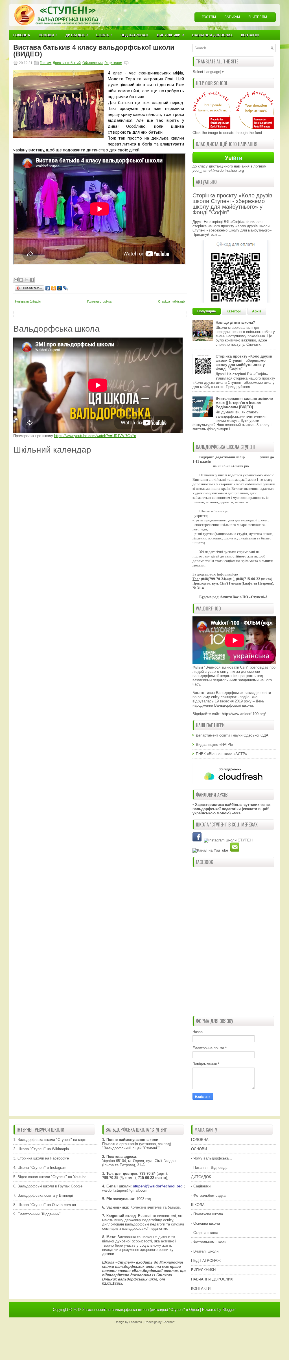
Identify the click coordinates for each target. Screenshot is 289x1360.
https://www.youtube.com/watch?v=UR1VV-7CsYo (95, 436)
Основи (48, 35)
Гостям (209, 17)
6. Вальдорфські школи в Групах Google (47, 1186)
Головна (21, 35)
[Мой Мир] (60, 288)
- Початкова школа (207, 1214)
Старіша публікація (171, 301)
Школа (104, 35)
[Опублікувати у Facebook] (32, 280)
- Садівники (201, 1186)
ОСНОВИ (199, 1149)
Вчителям (257, 17)
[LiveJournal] (66, 288)
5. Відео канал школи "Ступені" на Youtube (49, 1177)
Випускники (170, 35)
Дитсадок (76, 35)
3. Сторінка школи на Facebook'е (41, 1158)
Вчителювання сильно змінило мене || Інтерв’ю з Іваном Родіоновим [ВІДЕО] (244, 402)
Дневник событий (67, 63)
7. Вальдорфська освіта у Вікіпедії (43, 1195)
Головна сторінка (99, 301)
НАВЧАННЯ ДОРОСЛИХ (212, 1279)
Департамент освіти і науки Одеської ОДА (232, 735)
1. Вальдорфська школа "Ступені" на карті (49, 1140)
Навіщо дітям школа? (235, 322)
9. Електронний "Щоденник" (37, 1214)
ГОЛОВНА (200, 1140)
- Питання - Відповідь (209, 1167)
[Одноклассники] (54, 288)
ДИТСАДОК (201, 1177)
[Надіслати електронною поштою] (16, 280)
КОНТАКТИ (201, 1288)
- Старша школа (204, 1233)
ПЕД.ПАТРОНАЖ (206, 1260)
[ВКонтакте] (48, 288)
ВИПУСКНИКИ (203, 1270)
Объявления (92, 63)
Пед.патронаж (134, 35)
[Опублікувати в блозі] (21, 280)
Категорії (234, 311)
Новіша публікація (28, 301)
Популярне (206, 311)
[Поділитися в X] (26, 280)
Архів (256, 311)
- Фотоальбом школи (208, 1242)
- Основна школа (205, 1223)
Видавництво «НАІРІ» (214, 744)
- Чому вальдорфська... (211, 1158)
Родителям (113, 63)
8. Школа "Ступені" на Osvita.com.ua (44, 1205)
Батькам (232, 17)
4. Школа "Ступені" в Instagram (39, 1167)
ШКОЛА (198, 1205)
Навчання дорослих (212, 35)
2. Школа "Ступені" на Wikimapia (41, 1149)
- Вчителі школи (204, 1251)
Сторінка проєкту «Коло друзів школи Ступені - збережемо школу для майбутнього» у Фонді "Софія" (232, 203)
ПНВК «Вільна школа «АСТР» (221, 754)
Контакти (250, 35)
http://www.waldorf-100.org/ (244, 714)
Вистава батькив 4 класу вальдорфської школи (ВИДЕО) (93, 51)
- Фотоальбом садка (208, 1195)
